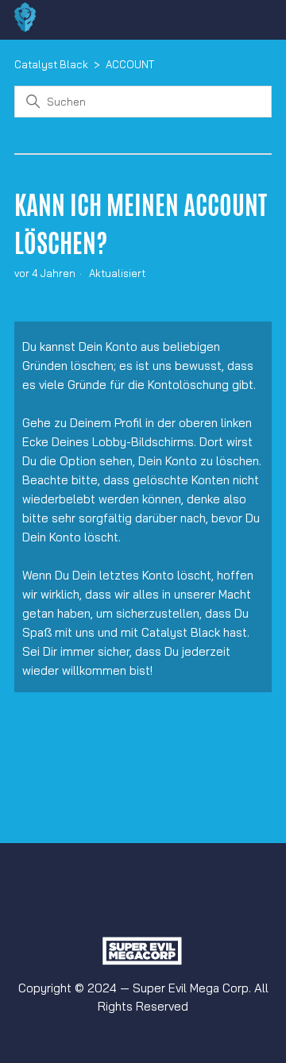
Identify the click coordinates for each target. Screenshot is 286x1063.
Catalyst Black (51, 64)
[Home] (25, 27)
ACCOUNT (130, 64)
